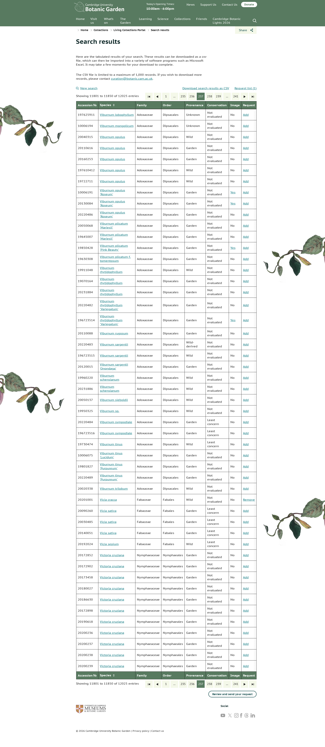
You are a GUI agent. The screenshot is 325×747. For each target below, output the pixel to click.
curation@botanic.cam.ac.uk (132, 78)
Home (80, 19)
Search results (98, 41)
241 (235, 96)
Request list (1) (246, 88)
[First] (149, 96)
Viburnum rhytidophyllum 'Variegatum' (111, 305)
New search (88, 88)
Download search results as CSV (205, 88)
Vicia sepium (109, 544)
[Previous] (157, 96)
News (191, 4)
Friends (201, 19)
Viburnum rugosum (114, 333)
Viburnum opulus (112, 137)
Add (246, 115)
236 (191, 96)
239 (218, 96)
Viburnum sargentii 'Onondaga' (114, 366)
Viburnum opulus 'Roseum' (112, 192)
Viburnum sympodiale (116, 422)
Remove (249, 500)
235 (183, 96)
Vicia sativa (108, 511)
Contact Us (229, 4)
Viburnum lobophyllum (117, 115)
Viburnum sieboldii (114, 400)
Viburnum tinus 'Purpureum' (111, 466)
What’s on (108, 20)
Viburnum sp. (109, 411)
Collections (182, 19)
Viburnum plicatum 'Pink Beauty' (114, 248)
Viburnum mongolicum (117, 126)
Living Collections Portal (129, 30)
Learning (145, 19)
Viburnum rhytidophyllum (111, 270)
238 (209, 96)
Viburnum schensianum (109, 377)
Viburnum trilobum (114, 488)
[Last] (253, 96)
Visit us (93, 20)
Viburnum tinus (111, 444)
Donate (249, 4)
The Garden (125, 20)
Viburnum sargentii (114, 344)
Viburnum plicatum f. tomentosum (115, 259)
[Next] (244, 96)
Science (163, 19)
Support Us (208, 4)
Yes (232, 192)
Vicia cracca (108, 500)
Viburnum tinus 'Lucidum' (111, 455)
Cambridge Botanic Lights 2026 (227, 20)
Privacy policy (141, 731)
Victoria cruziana (112, 555)
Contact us (157, 731)
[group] (166, 390)
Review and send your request (232, 694)
